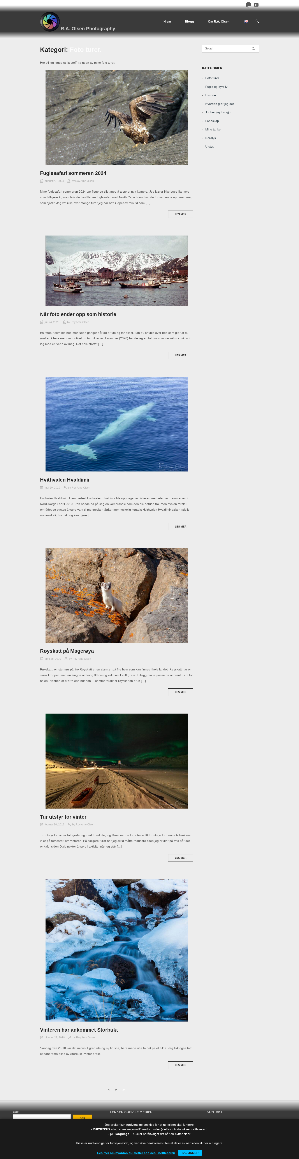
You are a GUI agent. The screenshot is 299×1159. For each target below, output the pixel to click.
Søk (16, 1111)
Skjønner (190, 1153)
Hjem (167, 21)
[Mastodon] (248, 5)
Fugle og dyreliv (216, 86)
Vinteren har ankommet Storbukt (79, 1030)
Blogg (189, 21)
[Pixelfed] (256, 5)
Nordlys (210, 138)
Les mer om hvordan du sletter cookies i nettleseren (136, 1153)
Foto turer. (212, 78)
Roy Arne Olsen (84, 181)
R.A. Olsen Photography (88, 28)
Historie (210, 95)
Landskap (212, 121)
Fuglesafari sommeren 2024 (73, 173)
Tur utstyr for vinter (63, 817)
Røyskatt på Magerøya (67, 651)
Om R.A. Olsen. (219, 21)
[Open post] (116, 117)
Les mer (180, 214)
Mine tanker (213, 129)
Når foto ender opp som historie (78, 314)
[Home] (50, 21)
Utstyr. (209, 146)
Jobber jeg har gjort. (219, 112)
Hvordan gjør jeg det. (220, 104)
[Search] (253, 49)
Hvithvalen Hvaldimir (65, 480)
